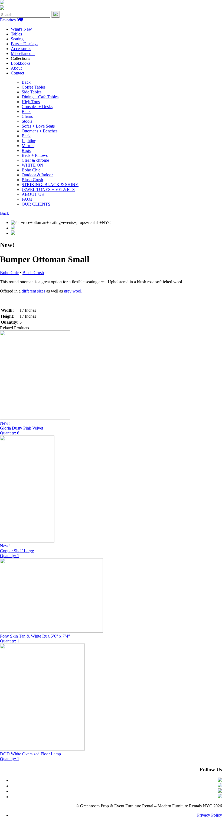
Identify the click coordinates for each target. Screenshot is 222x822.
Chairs (27, 116)
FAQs (27, 199)
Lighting (29, 140)
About (16, 68)
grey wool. (73, 291)
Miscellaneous (23, 53)
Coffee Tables (33, 87)
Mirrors (28, 145)
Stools (27, 121)
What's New (21, 29)
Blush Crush (32, 179)
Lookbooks (20, 63)
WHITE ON (32, 165)
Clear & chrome (35, 160)
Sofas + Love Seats (38, 126)
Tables (16, 34)
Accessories (21, 48)
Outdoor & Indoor (37, 175)
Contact (17, 73)
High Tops (31, 101)
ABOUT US (33, 194)
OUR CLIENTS (36, 204)
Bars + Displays (24, 43)
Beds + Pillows (35, 155)
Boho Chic (31, 170)
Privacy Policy (209, 815)
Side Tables (31, 92)
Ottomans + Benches (39, 131)
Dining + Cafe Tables (40, 97)
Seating (17, 39)
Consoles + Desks (37, 106)
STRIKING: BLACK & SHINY (50, 184)
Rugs (26, 150)
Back (26, 82)
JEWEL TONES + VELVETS (48, 189)
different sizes (33, 291)
